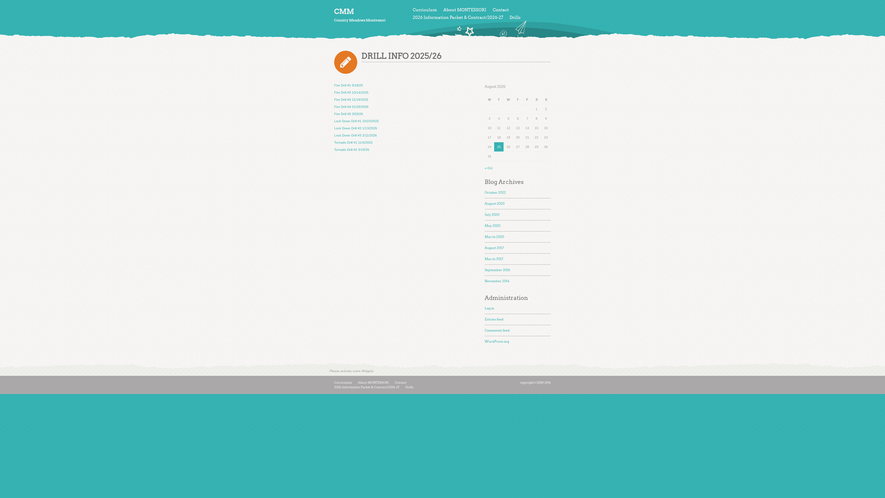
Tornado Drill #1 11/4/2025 (353, 142)
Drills (515, 17)
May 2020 (492, 226)
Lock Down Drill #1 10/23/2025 (356, 121)
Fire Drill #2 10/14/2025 (351, 92)
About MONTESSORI (464, 9)
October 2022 (495, 193)
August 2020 (494, 204)
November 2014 (497, 281)
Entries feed (494, 319)
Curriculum (425, 9)
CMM (344, 11)
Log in (489, 308)
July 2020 (492, 215)
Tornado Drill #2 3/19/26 (351, 149)
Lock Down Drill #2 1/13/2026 (355, 128)
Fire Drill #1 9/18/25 (348, 85)
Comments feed (497, 330)
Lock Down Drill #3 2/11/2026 (355, 135)
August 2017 (494, 248)
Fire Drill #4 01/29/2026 (351, 107)
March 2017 (494, 259)
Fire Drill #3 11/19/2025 (351, 99)
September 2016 (497, 270)
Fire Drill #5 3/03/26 (348, 114)
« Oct (489, 168)
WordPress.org (497, 342)
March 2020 (494, 237)
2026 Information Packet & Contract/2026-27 (458, 17)
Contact (501, 9)
